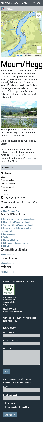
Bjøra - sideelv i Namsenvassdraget (16, 222)
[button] (23, 34)
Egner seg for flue (7, 180)
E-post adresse (10, 340)
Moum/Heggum (7, 254)
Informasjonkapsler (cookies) (17, 407)
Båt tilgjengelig (6, 173)
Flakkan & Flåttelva (10, 240)
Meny (34, 2)
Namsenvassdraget (15, 3)
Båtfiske (4, 177)
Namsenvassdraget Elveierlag (19, 281)
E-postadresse (10, 395)
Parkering (4, 194)
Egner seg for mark (8, 184)
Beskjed (7, 348)
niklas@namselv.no (16, 312)
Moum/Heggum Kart (11, 211)
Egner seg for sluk (7, 187)
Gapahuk (4, 190)
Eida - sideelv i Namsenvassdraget (16, 243)
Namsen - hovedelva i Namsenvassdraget (19, 219)
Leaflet (21, 56)
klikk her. (15, 155)
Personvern (10, 403)
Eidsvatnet (7, 246)
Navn (5, 387)
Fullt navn (8, 332)
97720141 (12, 309)
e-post (28, 158)
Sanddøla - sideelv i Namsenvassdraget (18, 225)
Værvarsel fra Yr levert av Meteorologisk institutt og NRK (19, 319)
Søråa (5, 237)
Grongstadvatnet (9, 234)
